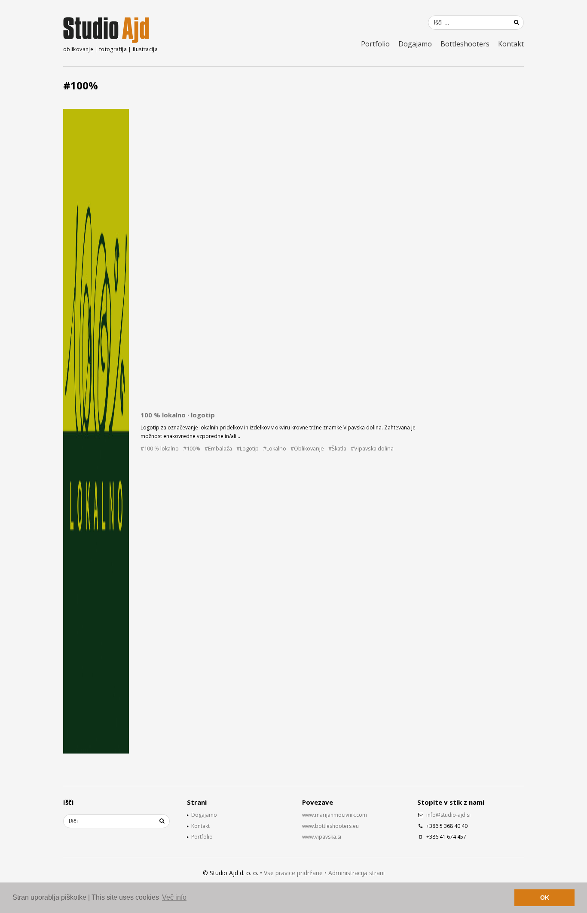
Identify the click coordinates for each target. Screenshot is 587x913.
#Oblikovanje (307, 448)
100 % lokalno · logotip (178, 415)
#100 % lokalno (160, 448)
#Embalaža (218, 448)
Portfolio (375, 44)
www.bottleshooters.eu (330, 826)
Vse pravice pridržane (293, 873)
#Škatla (337, 448)
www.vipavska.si (321, 836)
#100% (191, 448)
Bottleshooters (464, 44)
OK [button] (544, 897)
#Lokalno (274, 448)
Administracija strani (356, 873)
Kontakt (511, 44)
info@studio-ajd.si (448, 814)
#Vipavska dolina (372, 448)
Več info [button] (174, 897)
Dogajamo (415, 44)
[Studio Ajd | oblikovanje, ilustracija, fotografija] (106, 30)
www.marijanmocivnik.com (334, 814)
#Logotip (247, 448)
